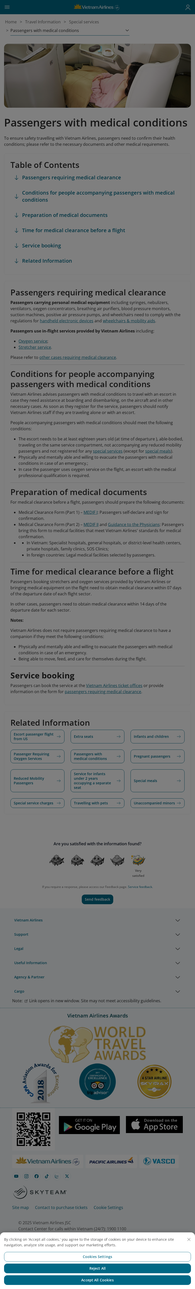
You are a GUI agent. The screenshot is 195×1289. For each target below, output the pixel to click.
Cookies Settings (97, 1256)
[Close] (189, 1239)
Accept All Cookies (97, 1280)
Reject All (97, 1268)
